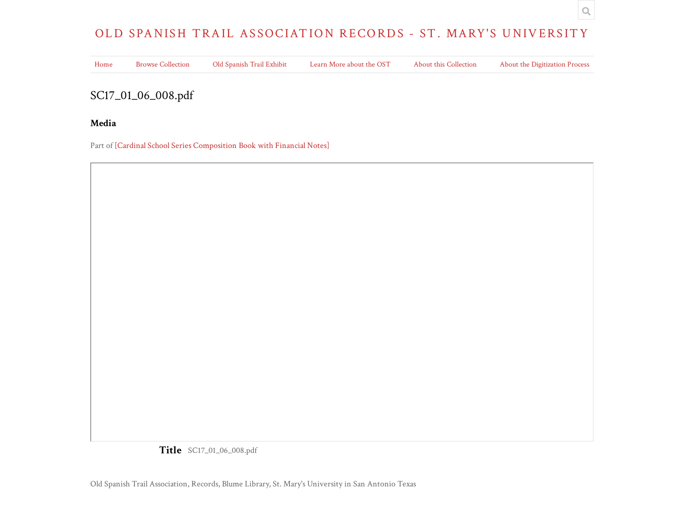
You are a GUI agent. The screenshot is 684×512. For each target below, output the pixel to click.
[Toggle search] (586, 11)
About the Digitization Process (545, 64)
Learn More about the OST (350, 64)
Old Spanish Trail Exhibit (250, 64)
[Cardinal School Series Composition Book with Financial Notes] (221, 145)
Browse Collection (162, 64)
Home (103, 64)
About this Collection (445, 64)
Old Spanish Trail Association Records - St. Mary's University (342, 33)
